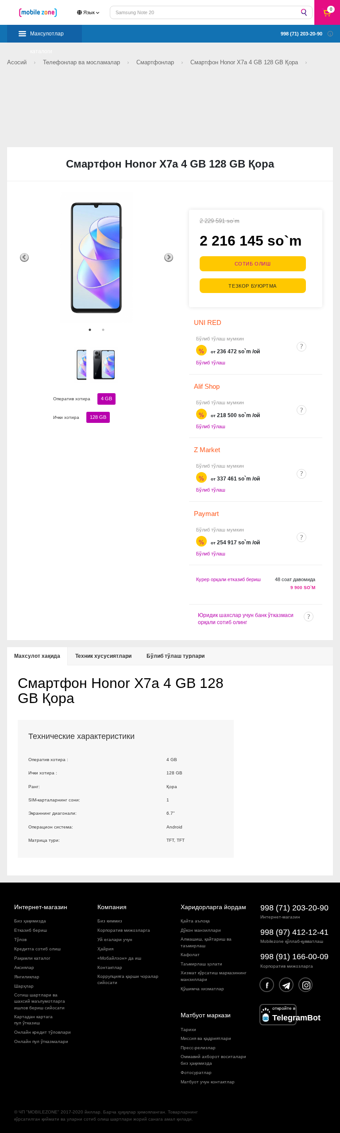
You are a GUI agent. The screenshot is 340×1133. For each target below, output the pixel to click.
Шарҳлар (24, 986)
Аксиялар (24, 967)
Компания (112, 906)
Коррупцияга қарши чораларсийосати (127, 979)
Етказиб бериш (30, 930)
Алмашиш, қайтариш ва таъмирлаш (206, 942)
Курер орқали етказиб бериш (228, 579)
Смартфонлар (156, 62)
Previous (24, 257)
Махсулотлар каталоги (47, 37)
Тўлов (20, 939)
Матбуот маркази (206, 1015)
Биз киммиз (109, 920)
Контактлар (109, 967)
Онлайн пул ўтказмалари (41, 1041)
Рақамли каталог (32, 958)
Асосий (17, 62)
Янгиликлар (26, 976)
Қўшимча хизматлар (202, 988)
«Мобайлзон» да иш (119, 958)
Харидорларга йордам (213, 906)
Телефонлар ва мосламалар (82, 62)
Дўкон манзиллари (201, 930)
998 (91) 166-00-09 (294, 956)
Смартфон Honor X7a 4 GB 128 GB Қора (245, 62)
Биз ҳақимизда (30, 920)
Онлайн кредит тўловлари (42, 1032)
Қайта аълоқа (195, 920)
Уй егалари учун (114, 939)
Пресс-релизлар (198, 1047)
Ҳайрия (105, 948)
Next (168, 257)
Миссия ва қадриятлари (206, 1038)
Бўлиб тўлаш (210, 362)
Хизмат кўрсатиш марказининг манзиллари (214, 975)
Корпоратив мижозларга (123, 930)
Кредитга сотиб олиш (37, 948)
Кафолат (190, 954)
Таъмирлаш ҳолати (201, 963)
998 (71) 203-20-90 (294, 907)
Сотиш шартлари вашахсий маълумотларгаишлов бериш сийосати (39, 1001)
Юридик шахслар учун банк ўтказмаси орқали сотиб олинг (246, 618)
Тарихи (188, 1029)
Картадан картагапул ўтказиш (33, 1019)
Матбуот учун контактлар (208, 1081)
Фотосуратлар (196, 1072)
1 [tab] (89, 329)
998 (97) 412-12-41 (294, 932)
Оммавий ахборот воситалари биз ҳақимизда (213, 1059)
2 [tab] (103, 329)
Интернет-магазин (40, 906)
